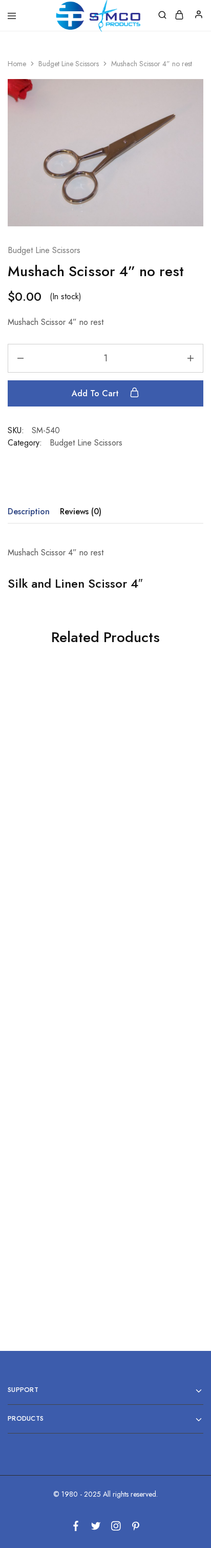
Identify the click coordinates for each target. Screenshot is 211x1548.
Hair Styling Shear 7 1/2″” (52, 807)
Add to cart (96, 393)
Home (17, 64)
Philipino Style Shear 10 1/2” (151, 1013)
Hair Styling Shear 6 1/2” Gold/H (150, 1220)
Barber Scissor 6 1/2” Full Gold (150, 807)
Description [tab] (29, 511)
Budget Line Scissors (68, 64)
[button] (53, 850)
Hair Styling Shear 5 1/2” (52, 1220)
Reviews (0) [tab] (80, 511)
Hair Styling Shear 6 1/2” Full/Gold (53, 1013)
